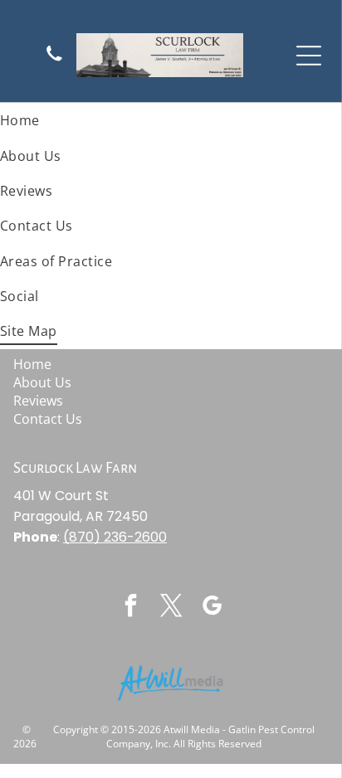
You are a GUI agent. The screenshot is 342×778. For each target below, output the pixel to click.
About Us (42, 382)
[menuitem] (171, 120)
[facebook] (130, 607)
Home (32, 364)
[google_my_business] (211, 607)
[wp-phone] (54, 60)
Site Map (40, 437)
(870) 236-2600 (115, 537)
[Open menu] (308, 55)
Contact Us (47, 419)
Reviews (38, 400)
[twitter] (171, 607)
